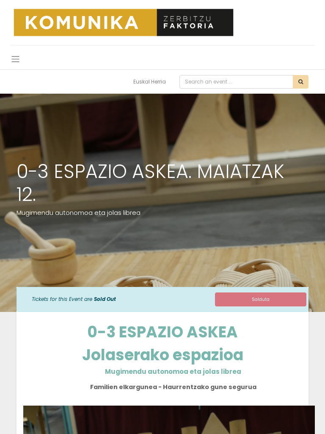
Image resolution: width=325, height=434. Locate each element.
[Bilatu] (300, 82)
